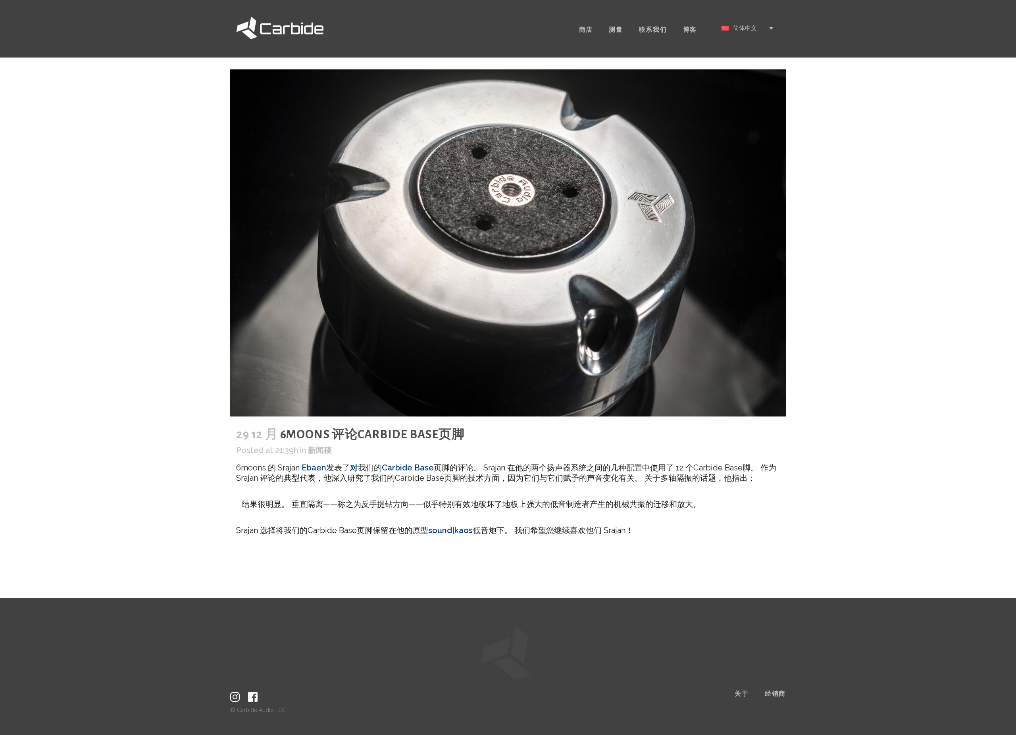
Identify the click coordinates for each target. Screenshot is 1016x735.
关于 (742, 694)
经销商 (775, 694)
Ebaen (314, 467)
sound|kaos (450, 530)
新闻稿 (320, 450)
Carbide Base (408, 467)
